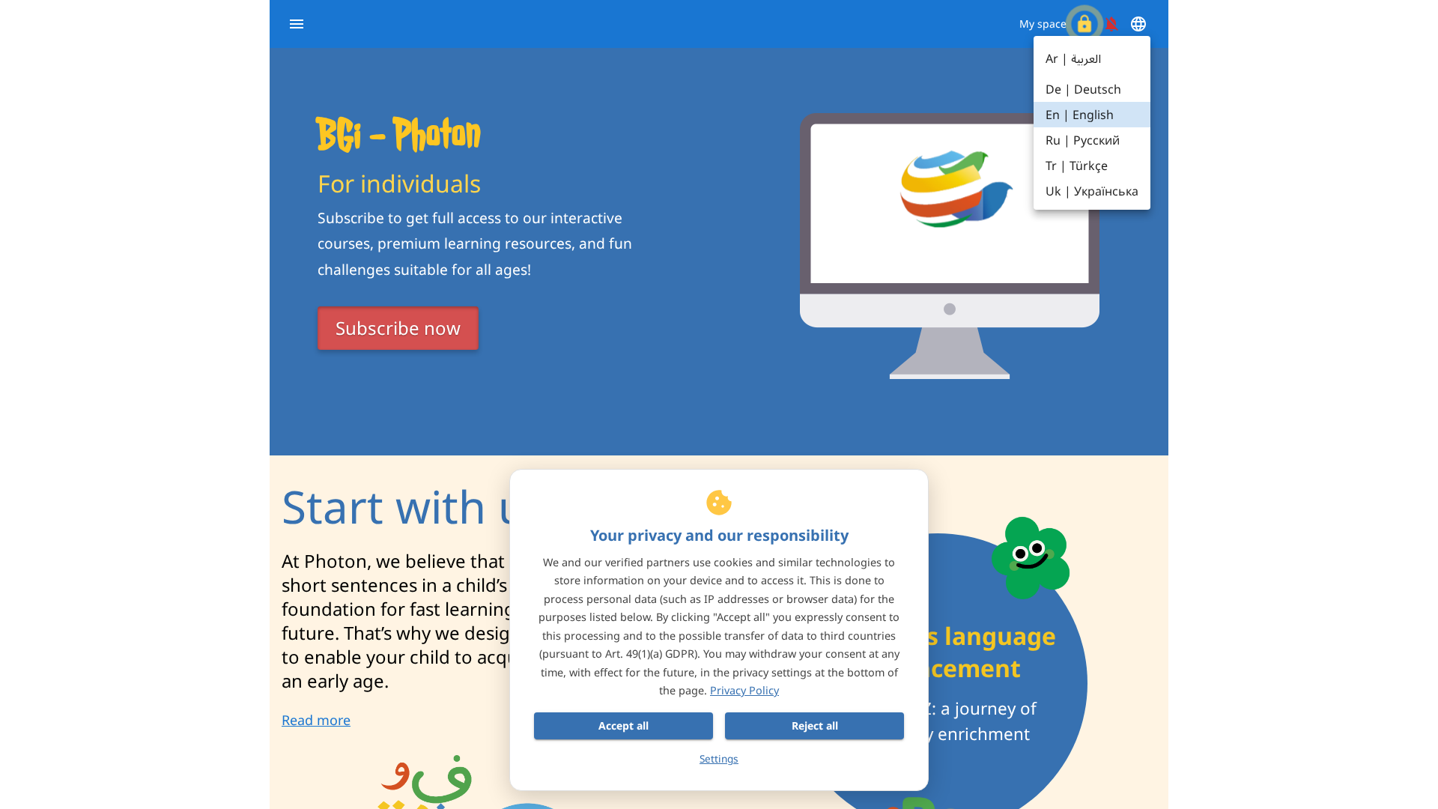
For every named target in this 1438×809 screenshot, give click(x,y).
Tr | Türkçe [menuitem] (1077, 165)
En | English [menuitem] (1080, 114)
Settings (719, 758)
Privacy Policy (744, 690)
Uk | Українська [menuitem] (1092, 191)
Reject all (815, 725)
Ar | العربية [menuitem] (1073, 58)
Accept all (623, 725)
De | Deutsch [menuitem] (1083, 89)
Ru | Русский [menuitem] (1083, 140)
